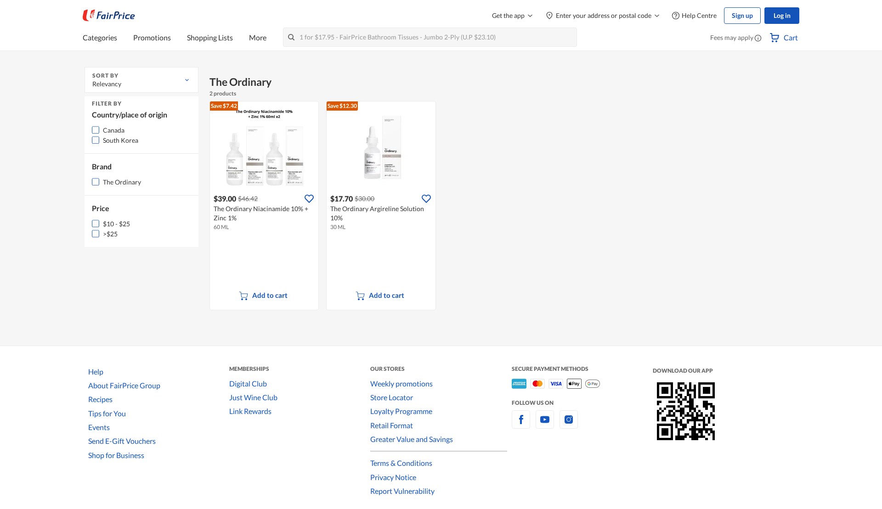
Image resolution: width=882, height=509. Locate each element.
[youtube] (545, 424)
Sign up (742, 15)
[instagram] (569, 424)
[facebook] (521, 424)
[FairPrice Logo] (109, 15)
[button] (758, 38)
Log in (782, 15)
